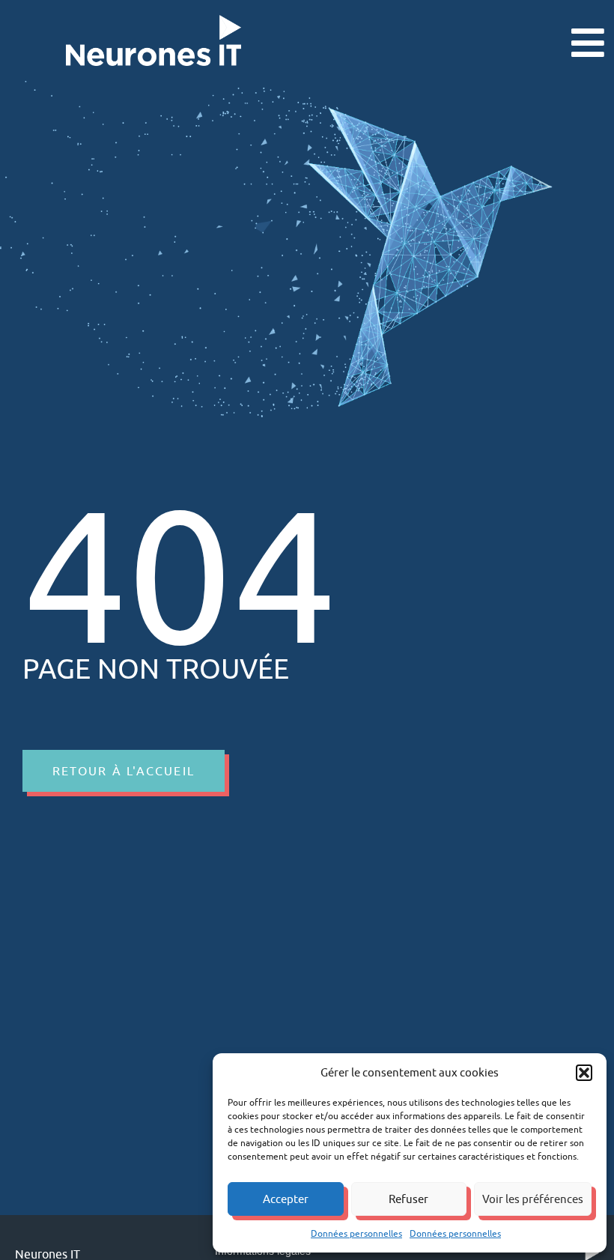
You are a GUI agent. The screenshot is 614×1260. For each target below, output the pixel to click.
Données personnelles (356, 1233)
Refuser (408, 1199)
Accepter (285, 1199)
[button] (584, 1072)
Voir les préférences (532, 1199)
